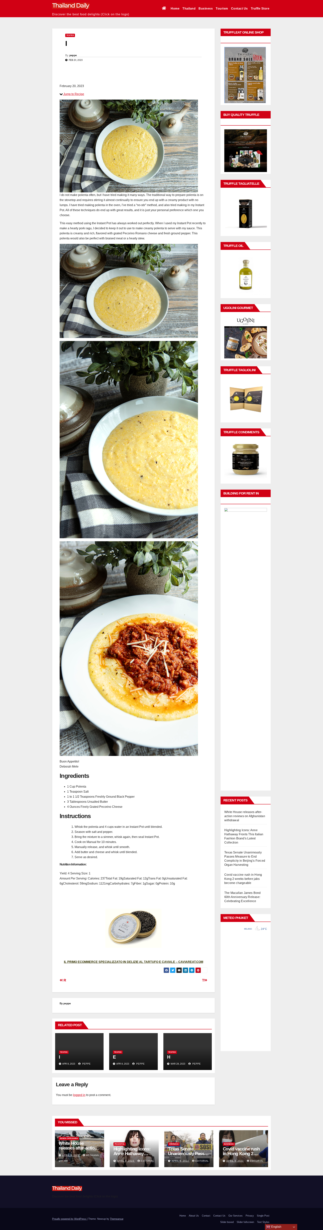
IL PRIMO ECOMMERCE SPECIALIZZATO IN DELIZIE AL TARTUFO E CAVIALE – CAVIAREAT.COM (133, 961)
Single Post (263, 1215)
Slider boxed (227, 1222)
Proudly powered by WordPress (69, 1218)
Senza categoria (69, 1138)
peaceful (120, 1144)
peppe (73, 55)
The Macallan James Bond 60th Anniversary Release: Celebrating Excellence (242, 897)
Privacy (250, 1215)
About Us (194, 1215)
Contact (206, 1215)
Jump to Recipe (73, 94)
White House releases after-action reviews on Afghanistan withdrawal (244, 816)
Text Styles (263, 1222)
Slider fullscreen (245, 1222)
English (275, 1226)
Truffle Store (260, 8)
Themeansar (116, 1218)
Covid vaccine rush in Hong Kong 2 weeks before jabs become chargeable (243, 879)
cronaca (174, 1144)
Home (175, 8)
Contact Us (239, 8)
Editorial (147, 1161)
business (229, 1144)
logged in (79, 1095)
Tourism (222, 8)
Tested (70, 35)
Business (206, 8)
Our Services (235, 1215)
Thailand (189, 8)
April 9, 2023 (71, 1155)
